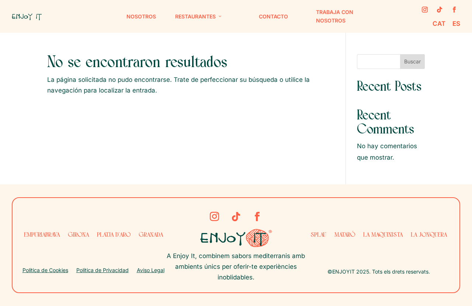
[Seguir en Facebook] (454, 9)
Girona (78, 235)
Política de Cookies (45, 270)
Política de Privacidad (102, 270)
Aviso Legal (150, 270)
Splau (318, 235)
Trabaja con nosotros (334, 16)
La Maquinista (383, 235)
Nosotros (141, 16)
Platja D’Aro (114, 235)
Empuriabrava (42, 235)
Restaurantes (195, 16)
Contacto (273, 16)
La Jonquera (429, 235)
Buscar (412, 61)
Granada (151, 235)
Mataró (344, 235)
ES (456, 23)
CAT (440, 23)
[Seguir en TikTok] (439, 9)
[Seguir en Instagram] (425, 9)
